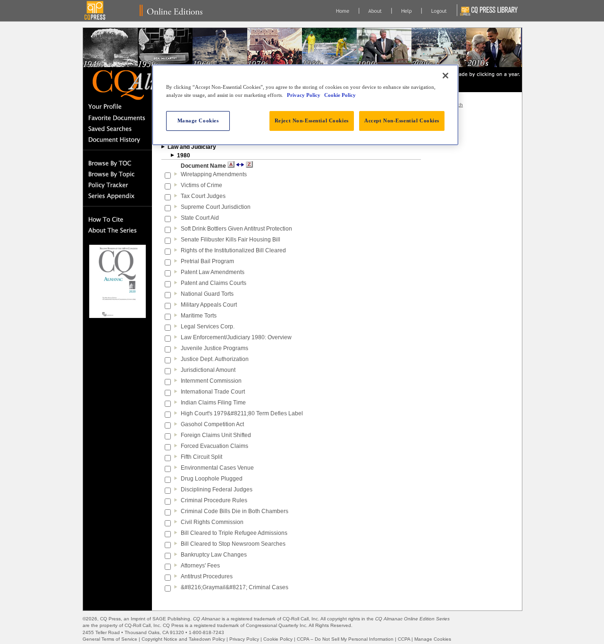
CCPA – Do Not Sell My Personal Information (345, 639)
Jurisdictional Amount (208, 370)
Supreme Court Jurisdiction (216, 207)
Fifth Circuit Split (201, 457)
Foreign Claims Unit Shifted (216, 435)
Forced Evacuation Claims (214, 446)
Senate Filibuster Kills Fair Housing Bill (230, 239)
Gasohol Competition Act (212, 424)
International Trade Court (213, 391)
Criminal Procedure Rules (214, 500)
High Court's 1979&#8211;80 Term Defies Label (242, 413)
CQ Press (110, 618)
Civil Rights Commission (212, 522)
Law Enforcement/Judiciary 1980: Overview (236, 337)
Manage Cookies (432, 639)
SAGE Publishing (171, 618)
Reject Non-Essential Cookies (312, 120)
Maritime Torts (199, 315)
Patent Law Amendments (212, 272)
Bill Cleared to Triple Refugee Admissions (234, 533)
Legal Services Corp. (208, 326)
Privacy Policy (244, 639)
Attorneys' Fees (200, 565)
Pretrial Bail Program (207, 261)
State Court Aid (200, 218)
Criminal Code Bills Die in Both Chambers (234, 511)
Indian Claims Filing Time (213, 402)
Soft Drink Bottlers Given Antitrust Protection (236, 228)
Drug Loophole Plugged (212, 478)
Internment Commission (211, 381)
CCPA (404, 639)
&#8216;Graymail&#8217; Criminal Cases (234, 587)
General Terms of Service (110, 639)
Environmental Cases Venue (217, 467)
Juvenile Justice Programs (214, 348)
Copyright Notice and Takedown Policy (183, 639)
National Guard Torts (207, 294)
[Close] (445, 75)
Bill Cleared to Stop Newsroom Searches (233, 544)
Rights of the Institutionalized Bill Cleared (233, 250)
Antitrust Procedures (207, 576)
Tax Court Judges (203, 196)
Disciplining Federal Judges (216, 489)
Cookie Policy (278, 639)
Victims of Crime (201, 185)
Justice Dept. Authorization (215, 359)
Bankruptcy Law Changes (214, 554)
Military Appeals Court (209, 304)
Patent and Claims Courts (213, 283)
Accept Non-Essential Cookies (401, 120)
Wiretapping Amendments (214, 174)
